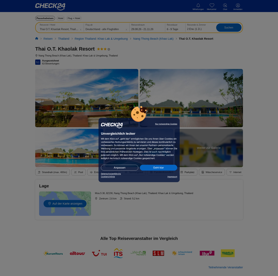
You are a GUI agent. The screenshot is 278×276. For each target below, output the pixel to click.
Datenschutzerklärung (111, 174)
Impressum (172, 176)
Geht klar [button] (158, 167)
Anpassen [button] (119, 167)
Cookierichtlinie (108, 176)
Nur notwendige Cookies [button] (166, 124)
